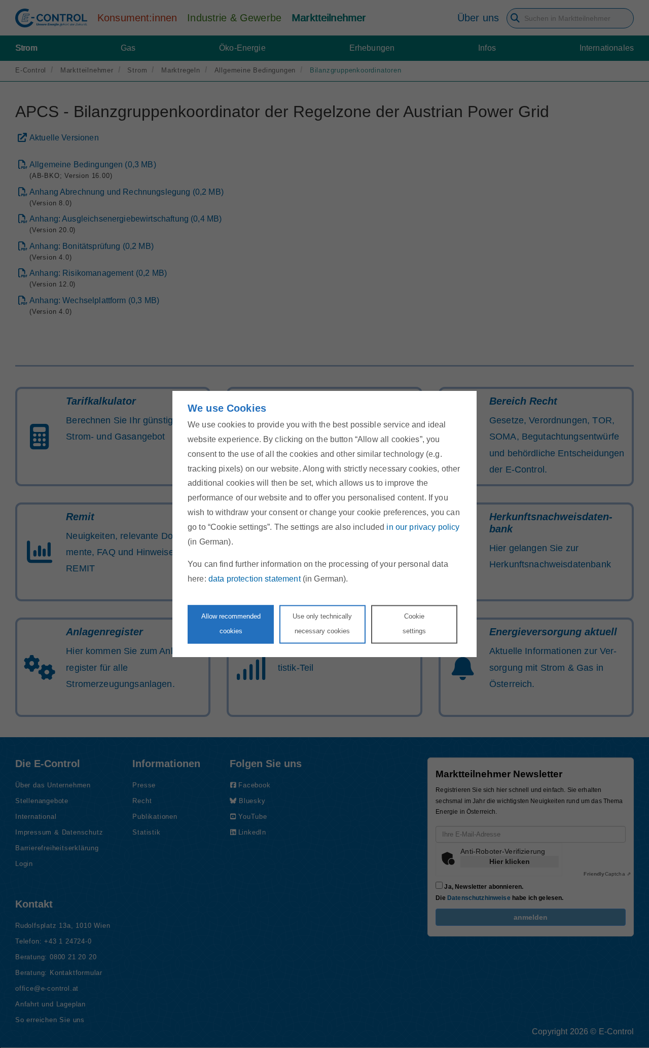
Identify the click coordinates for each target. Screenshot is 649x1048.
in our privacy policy (422, 527)
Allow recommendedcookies (231, 623)
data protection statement (254, 579)
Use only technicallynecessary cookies (322, 623)
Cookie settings (414, 623)
